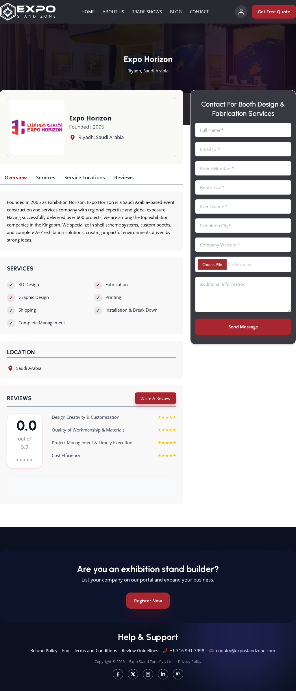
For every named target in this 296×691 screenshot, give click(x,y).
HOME (88, 11)
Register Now (148, 601)
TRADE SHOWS (147, 11)
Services (45, 177)
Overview (16, 177)
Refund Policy (44, 650)
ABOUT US (113, 11)
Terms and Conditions (95, 650)
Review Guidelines (140, 650)
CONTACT (199, 11)
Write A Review (155, 398)
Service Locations (84, 177)
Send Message (243, 327)
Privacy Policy (189, 661)
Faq (65, 650)
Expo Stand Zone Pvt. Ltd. (151, 661)
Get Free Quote (274, 11)
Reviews (124, 177)
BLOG (176, 11)
